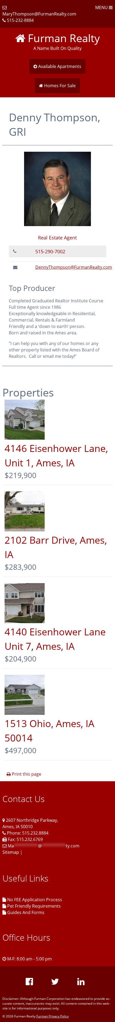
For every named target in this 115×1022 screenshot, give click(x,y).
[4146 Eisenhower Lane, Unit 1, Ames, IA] (25, 438)
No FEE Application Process (34, 900)
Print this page (26, 774)
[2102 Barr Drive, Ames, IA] (25, 530)
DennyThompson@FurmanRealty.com (73, 267)
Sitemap (10, 852)
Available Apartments (59, 66)
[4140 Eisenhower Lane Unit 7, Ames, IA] (25, 621)
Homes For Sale (59, 86)
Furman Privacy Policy (52, 1016)
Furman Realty (62, 38)
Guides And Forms (25, 912)
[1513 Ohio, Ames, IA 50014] (25, 713)
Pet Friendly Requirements (33, 906)
